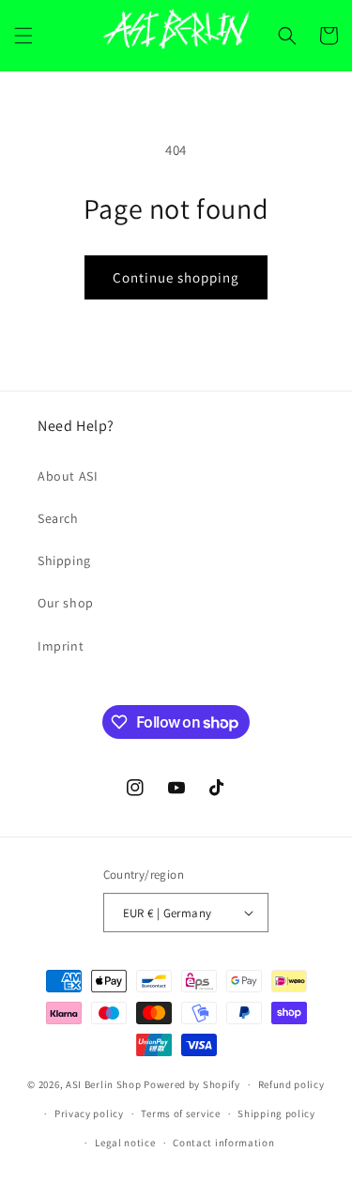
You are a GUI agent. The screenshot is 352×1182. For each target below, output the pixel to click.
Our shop (66, 602)
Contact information (223, 1142)
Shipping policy (276, 1113)
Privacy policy (89, 1113)
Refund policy (291, 1084)
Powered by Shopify (192, 1084)
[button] (23, 35)
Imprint (61, 645)
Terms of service (180, 1113)
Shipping (64, 560)
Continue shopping (176, 277)
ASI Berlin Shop (104, 1084)
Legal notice (125, 1142)
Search (58, 518)
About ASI (68, 476)
